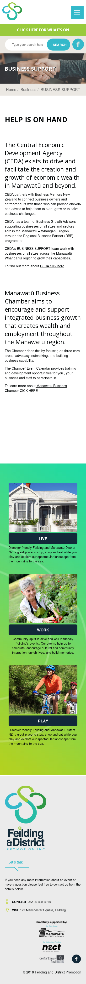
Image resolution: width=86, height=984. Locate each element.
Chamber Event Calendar (31, 368)
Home (11, 89)
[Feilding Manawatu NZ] (14, 11)
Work (43, 630)
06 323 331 (30, 901)
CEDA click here (52, 265)
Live (43, 538)
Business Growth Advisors (56, 221)
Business (28, 89)
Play (43, 721)
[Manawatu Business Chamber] (5, 406)
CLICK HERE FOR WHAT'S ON (43, 30)
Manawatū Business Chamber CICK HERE (36, 388)
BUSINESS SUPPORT (60, 89)
